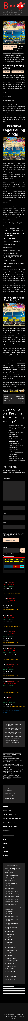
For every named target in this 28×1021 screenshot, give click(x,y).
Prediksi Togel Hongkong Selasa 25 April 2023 (13, 729)
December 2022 (11, 798)
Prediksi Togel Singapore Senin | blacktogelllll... (12, 753)
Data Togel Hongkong (12, 875)
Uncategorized (10, 979)
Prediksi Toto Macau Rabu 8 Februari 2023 (12, 741)
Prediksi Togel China (12, 899)
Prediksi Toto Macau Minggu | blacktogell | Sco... (11, 765)
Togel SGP (9, 955)
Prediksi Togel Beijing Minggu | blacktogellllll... (16, 454)
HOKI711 (5, 843)
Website (5, 522)
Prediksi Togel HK (11, 904)
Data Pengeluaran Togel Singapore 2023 (13, 869)
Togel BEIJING (8, 49)
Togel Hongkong (11, 947)
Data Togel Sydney (12, 878)
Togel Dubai (10, 942)
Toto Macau (10, 968)
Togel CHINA (10, 939)
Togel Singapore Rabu (12, 961)
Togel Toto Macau (11, 966)
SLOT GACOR (6, 831)
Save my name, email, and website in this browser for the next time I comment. (14, 534)
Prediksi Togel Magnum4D (10, 910)
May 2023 (9, 788)
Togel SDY (9, 953)
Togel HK (9, 945)
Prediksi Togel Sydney (12, 916)
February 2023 (10, 793)
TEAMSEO (6, 72)
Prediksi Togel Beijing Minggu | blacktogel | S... (17, 428)
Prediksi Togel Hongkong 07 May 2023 (13, 724)
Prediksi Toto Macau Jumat (12, 924)
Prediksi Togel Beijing (10, 46)
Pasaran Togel (10, 880)
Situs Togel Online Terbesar (11, 928)
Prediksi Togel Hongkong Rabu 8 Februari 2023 (13, 737)
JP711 (4, 839)
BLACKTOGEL (7, 810)
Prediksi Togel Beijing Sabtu (14, 299)
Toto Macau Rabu (11, 976)
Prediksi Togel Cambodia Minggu (12, 772)
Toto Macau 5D (10, 971)
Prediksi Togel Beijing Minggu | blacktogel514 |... (16, 448)
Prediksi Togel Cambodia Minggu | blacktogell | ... (13, 770)
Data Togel (9, 872)
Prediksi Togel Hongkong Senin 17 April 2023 (13, 733)
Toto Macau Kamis (12, 974)
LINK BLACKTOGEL (8, 835)
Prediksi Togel (10, 888)
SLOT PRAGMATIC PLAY (10, 827)
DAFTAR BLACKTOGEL (9, 814)
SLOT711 (5, 847)
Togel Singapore (11, 958)
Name (5, 504)
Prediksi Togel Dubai (12, 901)
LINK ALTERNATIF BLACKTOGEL (12, 818)
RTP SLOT (5, 806)
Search (5, 547)
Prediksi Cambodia (11, 883)
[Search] (22, 550)
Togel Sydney (10, 963)
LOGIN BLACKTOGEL (9, 822)
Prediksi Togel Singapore (13, 914)
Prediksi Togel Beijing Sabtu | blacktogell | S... (11, 759)
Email (5, 513)
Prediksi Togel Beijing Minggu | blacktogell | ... (17, 461)
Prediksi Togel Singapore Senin (12, 755)
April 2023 (9, 791)
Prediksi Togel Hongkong (13, 907)
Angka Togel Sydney (12, 866)
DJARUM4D (6, 851)
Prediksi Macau (10, 886)
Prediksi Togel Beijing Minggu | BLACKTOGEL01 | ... (16, 441)
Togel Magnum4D (11, 950)
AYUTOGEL (6, 856)
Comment (6, 478)
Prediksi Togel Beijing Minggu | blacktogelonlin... (16, 434)
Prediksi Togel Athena (12, 891)
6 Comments (19, 62)
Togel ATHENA (10, 931)
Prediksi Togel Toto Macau (12, 919)
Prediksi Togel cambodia (13, 896)
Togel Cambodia (11, 937)
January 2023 (10, 796)
